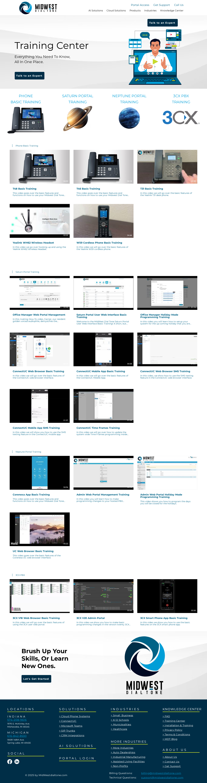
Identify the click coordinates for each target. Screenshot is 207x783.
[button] (179, 5)
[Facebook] (9, 761)
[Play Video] (40, 167)
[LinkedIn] (16, 761)
